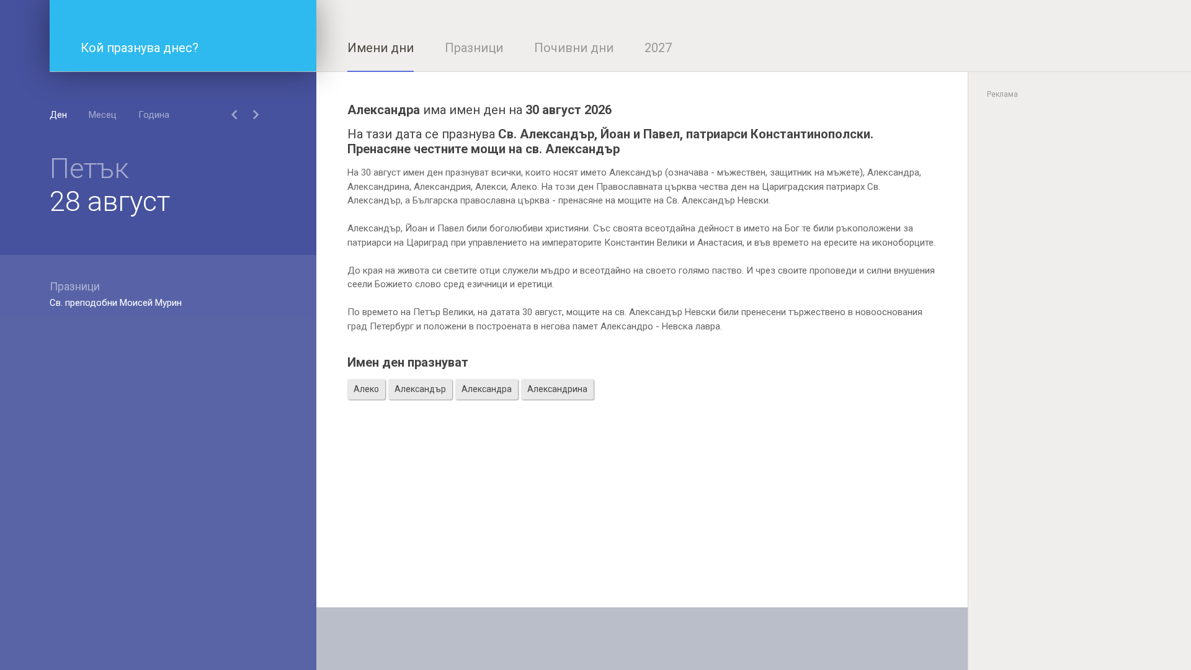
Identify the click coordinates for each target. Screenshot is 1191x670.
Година (153, 114)
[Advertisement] (642, 520)
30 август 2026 (568, 109)
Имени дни (380, 47)
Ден (58, 114)
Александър (420, 389)
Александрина (557, 389)
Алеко (366, 389)
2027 (658, 47)
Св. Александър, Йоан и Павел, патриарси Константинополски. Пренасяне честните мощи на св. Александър (610, 141)
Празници (474, 47)
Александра (487, 389)
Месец (103, 114)
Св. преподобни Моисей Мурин (116, 302)
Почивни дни (573, 47)
